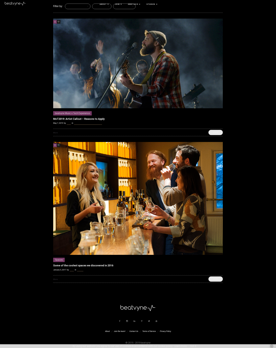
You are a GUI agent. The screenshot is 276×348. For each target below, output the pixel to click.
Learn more (180, 346)
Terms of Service (149, 331)
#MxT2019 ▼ (134, 4)
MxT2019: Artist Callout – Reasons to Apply (79, 118)
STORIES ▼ (152, 4)
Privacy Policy (165, 331)
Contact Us (133, 331)
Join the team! (119, 331)
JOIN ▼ (118, 4)
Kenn (69, 123)
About (107, 331)
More (55, 133)
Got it (193, 346)
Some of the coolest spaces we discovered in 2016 (83, 265)
